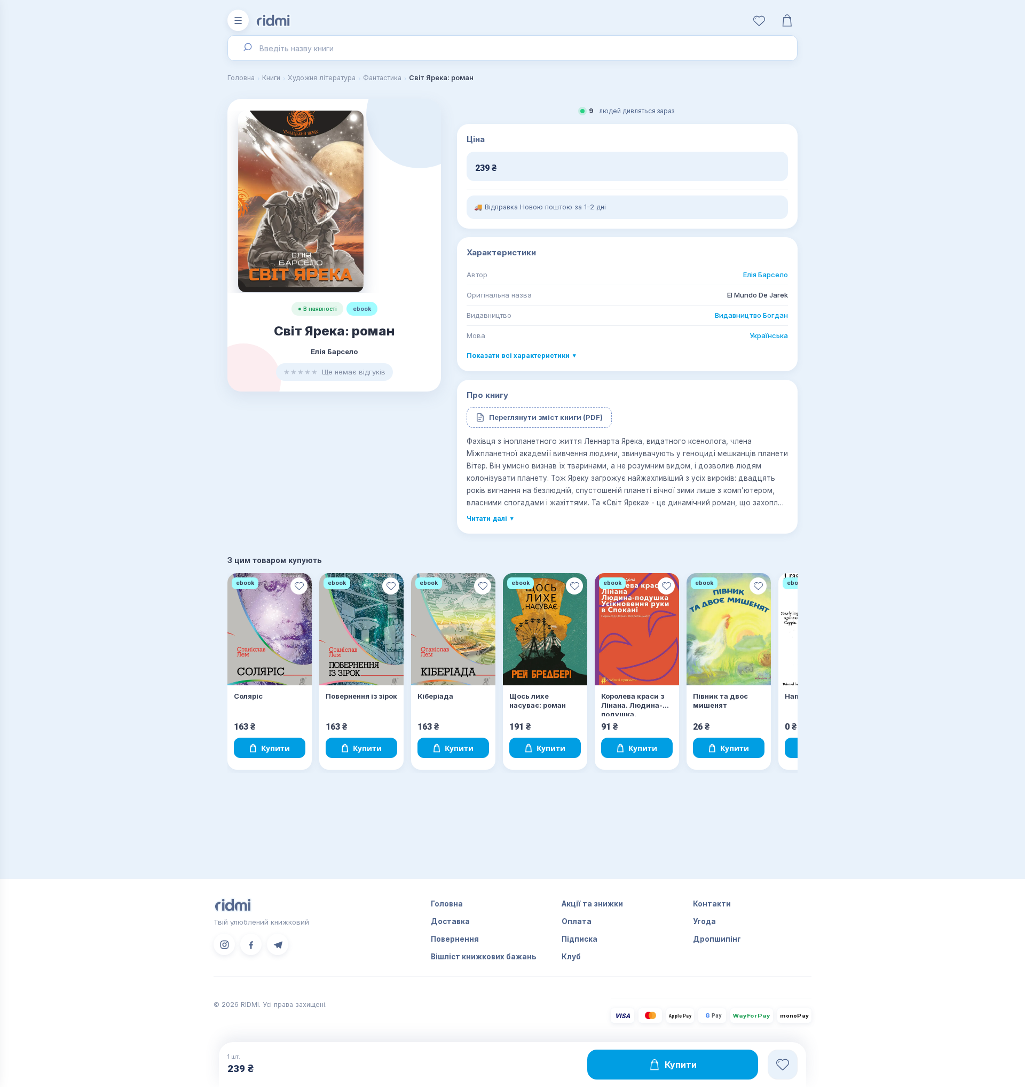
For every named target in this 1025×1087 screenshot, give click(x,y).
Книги (271, 78)
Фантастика (382, 78)
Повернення (455, 939)
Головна (241, 78)
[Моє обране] (759, 20)
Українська (769, 335)
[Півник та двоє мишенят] (729, 629)
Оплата (577, 921)
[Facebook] (251, 944)
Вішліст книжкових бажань (484, 956)
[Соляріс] (269, 629)
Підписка (579, 939)
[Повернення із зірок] (361, 629)
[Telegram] (277, 944)
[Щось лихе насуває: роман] (545, 629)
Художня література (322, 78)
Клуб (571, 956)
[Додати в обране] (299, 586)
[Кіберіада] (453, 629)
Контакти (712, 904)
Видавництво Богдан (751, 315)
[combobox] (512, 48)
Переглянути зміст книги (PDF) (546, 417)
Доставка (450, 921)
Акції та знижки (592, 904)
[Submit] (246, 48)
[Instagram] (224, 944)
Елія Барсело (765, 274)
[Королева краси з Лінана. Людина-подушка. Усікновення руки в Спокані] (637, 629)
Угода (704, 921)
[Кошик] (787, 20)
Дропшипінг (717, 939)
